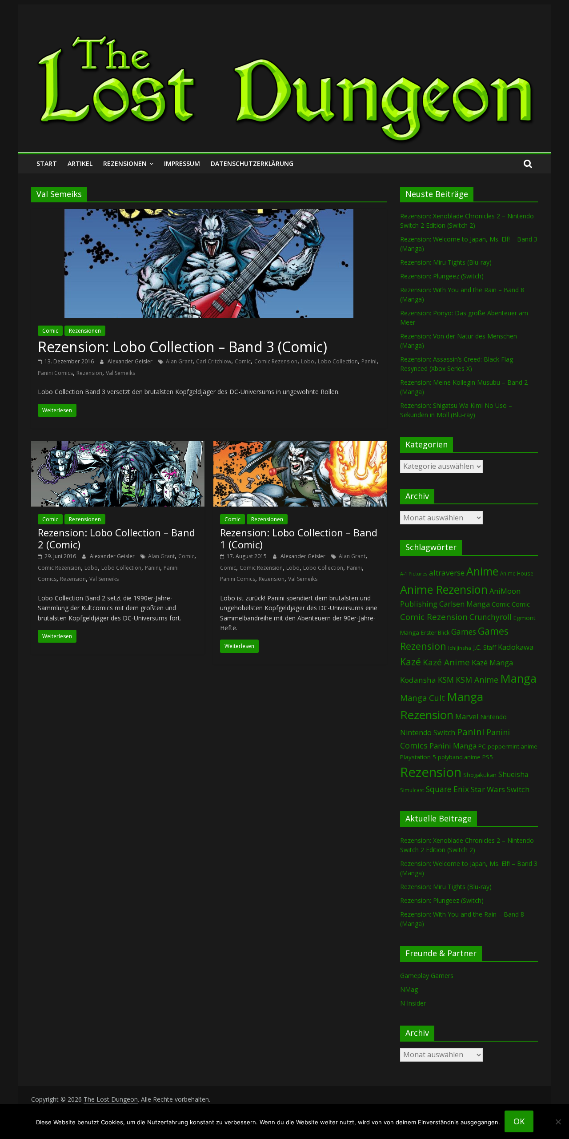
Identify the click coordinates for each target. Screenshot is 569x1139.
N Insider (413, 1003)
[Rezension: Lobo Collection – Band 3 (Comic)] (208, 214)
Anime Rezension (444, 589)
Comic (50, 330)
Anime (482, 571)
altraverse (447, 572)
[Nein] (557, 1121)
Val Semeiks (120, 373)
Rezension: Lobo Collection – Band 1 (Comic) (298, 538)
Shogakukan (480, 775)
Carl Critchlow (213, 361)
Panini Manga (453, 746)
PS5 (487, 757)
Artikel (80, 163)
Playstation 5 (418, 757)
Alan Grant (179, 361)
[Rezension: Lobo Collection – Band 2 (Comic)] (117, 446)
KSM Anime (477, 679)
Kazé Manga (492, 662)
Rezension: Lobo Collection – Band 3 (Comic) (182, 346)
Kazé (410, 661)
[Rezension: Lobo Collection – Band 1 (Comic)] (300, 446)
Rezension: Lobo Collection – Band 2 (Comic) (116, 538)
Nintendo (493, 716)
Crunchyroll (490, 617)
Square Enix (447, 789)
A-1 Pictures (413, 574)
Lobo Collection (338, 361)
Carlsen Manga (464, 604)
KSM (446, 679)
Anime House (516, 573)
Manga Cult (422, 697)
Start (46, 163)
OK (519, 1121)
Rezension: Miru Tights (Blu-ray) (446, 262)
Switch (518, 789)
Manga (518, 678)
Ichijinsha (459, 647)
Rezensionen (125, 163)
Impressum (182, 163)
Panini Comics (55, 373)
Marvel (466, 716)
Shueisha (513, 774)
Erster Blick (435, 632)
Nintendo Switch (427, 732)
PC (482, 746)
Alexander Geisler (131, 361)
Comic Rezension (275, 361)
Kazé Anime (446, 662)
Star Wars (488, 789)
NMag (409, 989)
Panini (369, 361)
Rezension (89, 373)
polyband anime (459, 757)
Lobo (307, 361)
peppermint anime (512, 746)
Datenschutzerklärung (252, 163)
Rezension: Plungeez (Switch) (442, 276)
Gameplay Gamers (426, 975)
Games (463, 631)
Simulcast (412, 790)
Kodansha (418, 680)
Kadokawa (515, 647)
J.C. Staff (484, 647)
